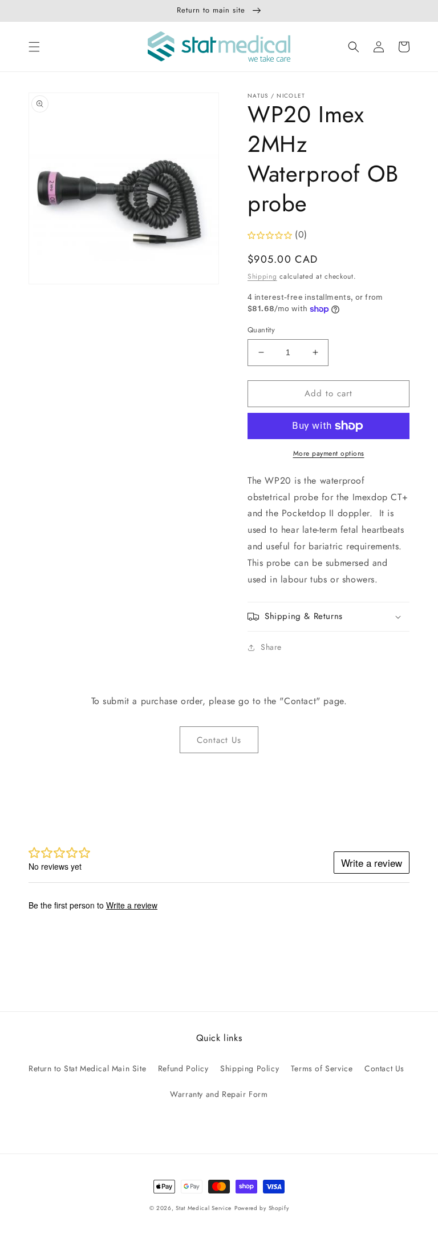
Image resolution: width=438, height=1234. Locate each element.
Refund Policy (183, 1068)
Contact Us (219, 740)
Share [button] (271, 647)
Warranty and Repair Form (218, 1094)
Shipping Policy (249, 1068)
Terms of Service (322, 1068)
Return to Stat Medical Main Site (87, 1068)
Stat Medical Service (204, 1208)
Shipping (262, 276)
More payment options (328, 453)
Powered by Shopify (261, 1208)
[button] (34, 46)
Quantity (261, 329)
